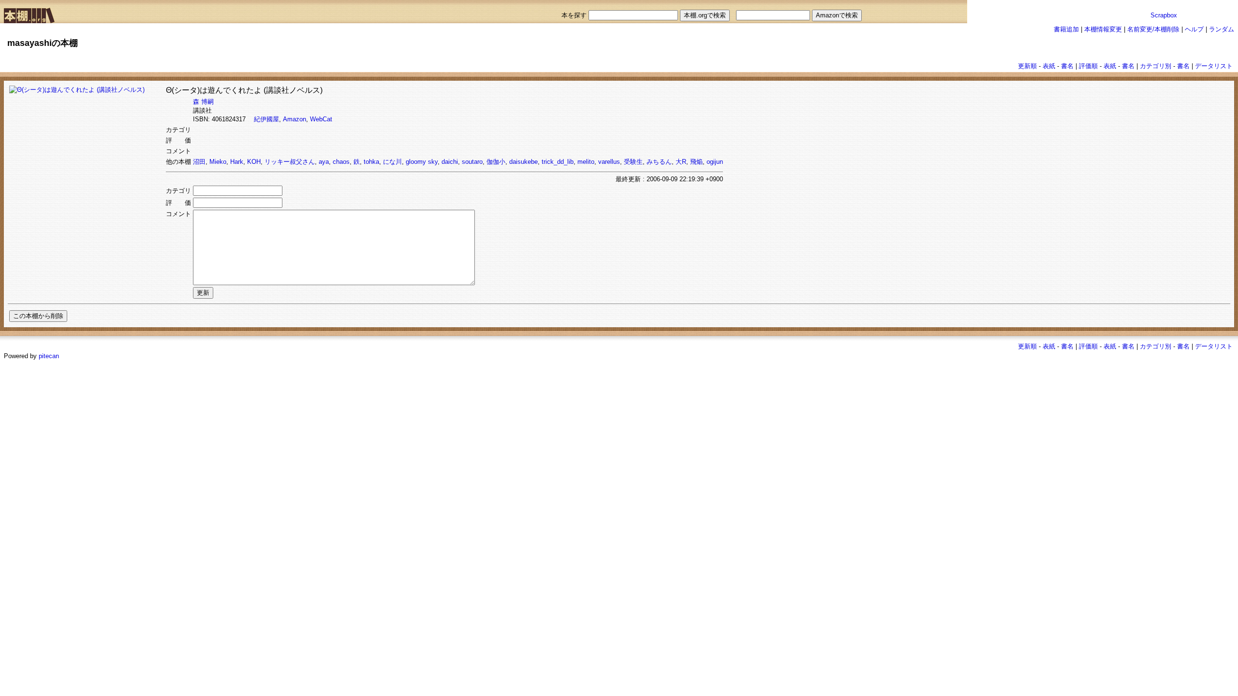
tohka (371, 161)
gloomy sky (422, 161)
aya (324, 161)
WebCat (321, 119)
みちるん (659, 161)
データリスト (1214, 66)
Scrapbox (1163, 15)
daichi (450, 161)
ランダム (1221, 29)
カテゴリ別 (1155, 66)
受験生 (633, 161)
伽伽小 (495, 161)
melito (585, 161)
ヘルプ (1194, 29)
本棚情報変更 (1103, 29)
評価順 (1088, 66)
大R (681, 161)
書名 (1067, 66)
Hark (236, 161)
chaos (341, 161)
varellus (609, 161)
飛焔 (696, 161)
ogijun (715, 161)
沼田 (199, 161)
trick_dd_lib (558, 161)
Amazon (294, 119)
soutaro (472, 161)
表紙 (1049, 66)
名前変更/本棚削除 (1153, 29)
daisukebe (523, 161)
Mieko (217, 161)
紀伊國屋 (266, 119)
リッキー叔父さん (290, 161)
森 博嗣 (203, 101)
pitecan (49, 356)
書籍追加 (1066, 29)
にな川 (392, 161)
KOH (254, 161)
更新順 (1027, 66)
